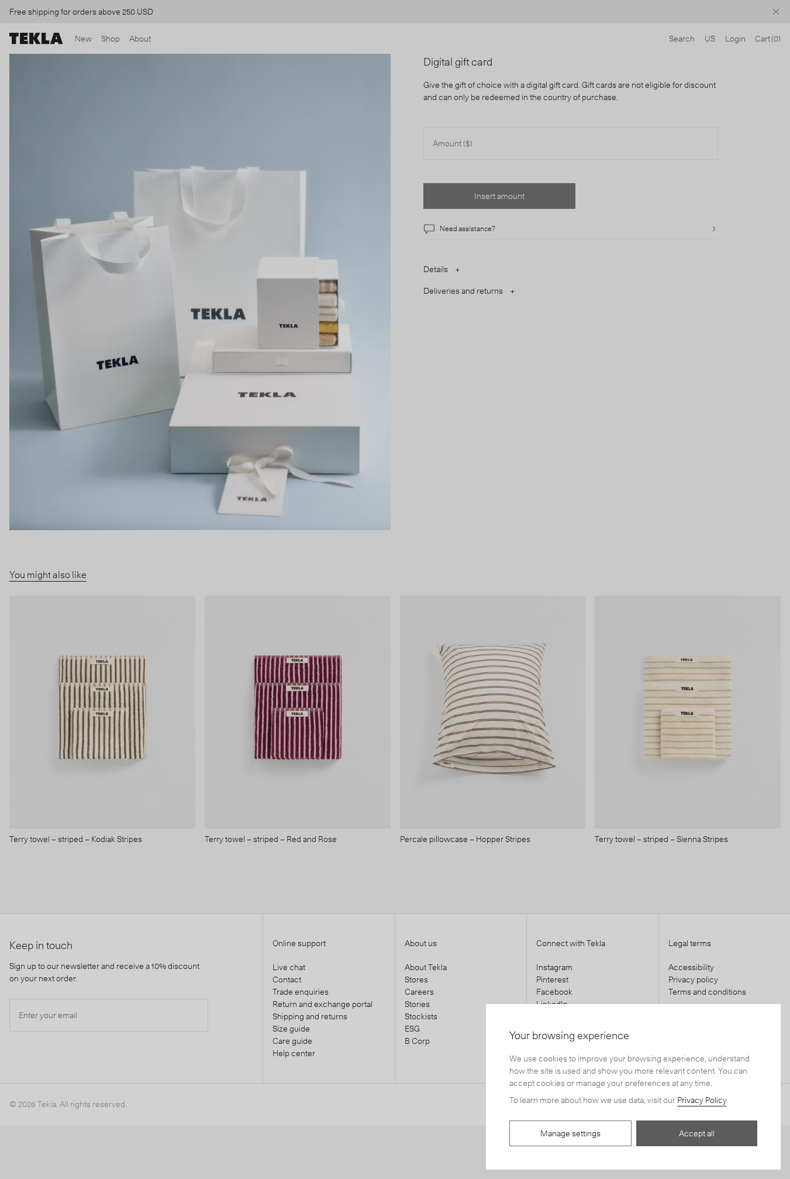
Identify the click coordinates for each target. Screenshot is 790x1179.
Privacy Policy (701, 1100)
